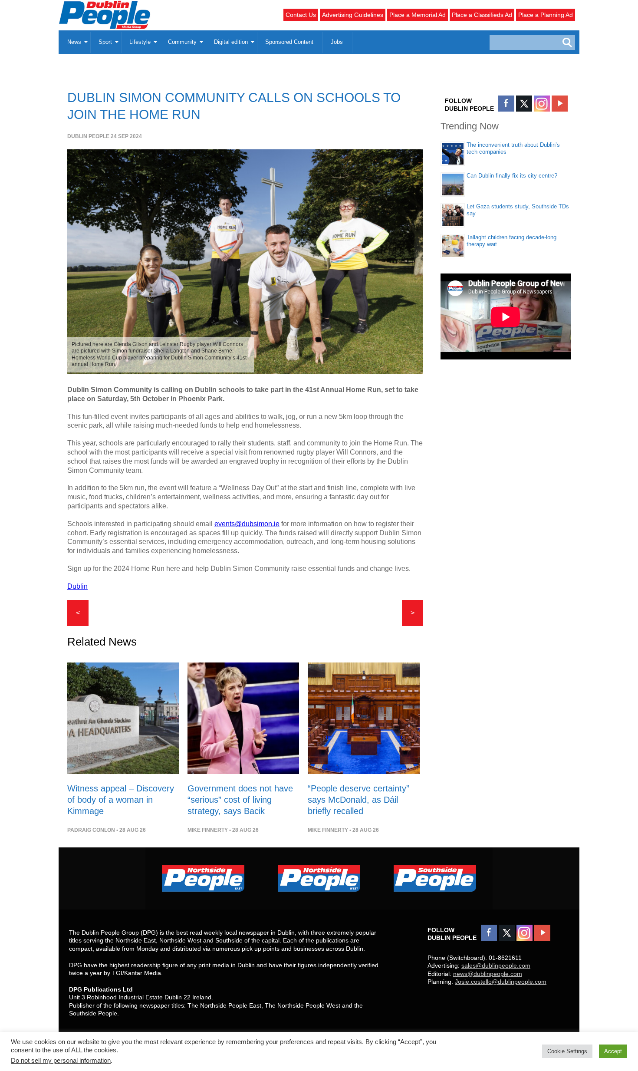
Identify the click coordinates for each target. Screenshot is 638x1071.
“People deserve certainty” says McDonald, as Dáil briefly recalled (358, 800)
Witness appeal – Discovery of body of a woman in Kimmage (120, 800)
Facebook (506, 104)
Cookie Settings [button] (567, 1051)
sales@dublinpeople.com (495, 965)
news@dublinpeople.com (487, 973)
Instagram (542, 104)
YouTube (560, 104)
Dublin (77, 586)
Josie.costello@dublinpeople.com (500, 981)
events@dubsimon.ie (247, 523)
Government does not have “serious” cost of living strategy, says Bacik (240, 800)
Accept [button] (613, 1051)
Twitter (524, 104)
